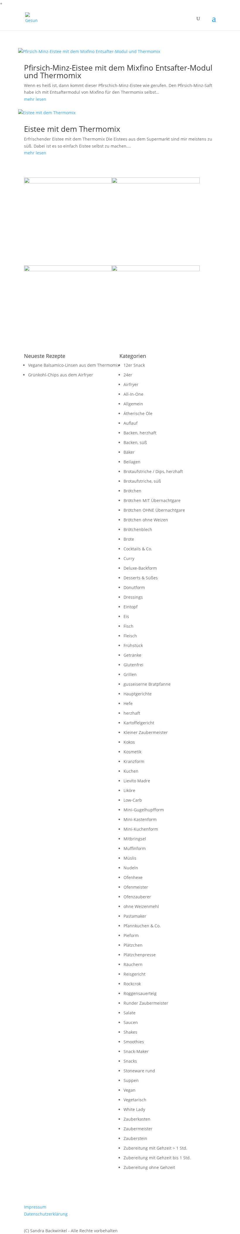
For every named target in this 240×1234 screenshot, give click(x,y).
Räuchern (133, 964)
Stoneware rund (139, 1070)
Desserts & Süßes (141, 578)
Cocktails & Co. (138, 549)
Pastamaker (135, 916)
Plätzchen (133, 945)
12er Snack (134, 365)
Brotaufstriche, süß (142, 481)
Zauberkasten (137, 1119)
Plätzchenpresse (140, 954)
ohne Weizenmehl (141, 906)
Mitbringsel (135, 839)
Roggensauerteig (140, 993)
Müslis (130, 858)
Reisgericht (134, 974)
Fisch (128, 626)
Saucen (131, 1022)
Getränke (132, 655)
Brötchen (132, 491)
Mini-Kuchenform (141, 829)
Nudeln (131, 868)
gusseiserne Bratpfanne (147, 684)
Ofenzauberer (137, 897)
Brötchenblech (138, 529)
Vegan (130, 1090)
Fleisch (130, 636)
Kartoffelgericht (139, 723)
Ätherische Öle (138, 413)
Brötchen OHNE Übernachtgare (154, 510)
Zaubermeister (138, 1128)
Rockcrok (132, 983)
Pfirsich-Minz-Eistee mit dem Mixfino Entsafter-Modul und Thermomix (118, 71)
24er (128, 375)
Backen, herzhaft (140, 433)
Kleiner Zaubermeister (146, 732)
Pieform (131, 935)
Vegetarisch (135, 1099)
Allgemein (133, 404)
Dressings (133, 597)
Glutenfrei (133, 665)
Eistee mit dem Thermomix (72, 129)
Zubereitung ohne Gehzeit (149, 1167)
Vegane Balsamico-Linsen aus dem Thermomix (73, 365)
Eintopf (131, 607)
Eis (126, 616)
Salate (130, 1012)
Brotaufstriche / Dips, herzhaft (153, 471)
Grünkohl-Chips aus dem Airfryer (60, 375)
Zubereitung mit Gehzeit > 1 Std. (155, 1148)
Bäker (129, 452)
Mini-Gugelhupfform (144, 810)
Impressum (35, 1207)
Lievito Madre (137, 781)
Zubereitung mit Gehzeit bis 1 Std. (157, 1157)
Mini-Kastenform (140, 819)
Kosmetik (132, 752)
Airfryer (131, 384)
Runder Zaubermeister (146, 1003)
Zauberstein (135, 1138)
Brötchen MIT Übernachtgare (152, 500)
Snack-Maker (136, 1051)
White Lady (134, 1109)
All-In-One (133, 394)
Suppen (131, 1080)
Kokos (129, 742)
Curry (129, 558)
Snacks (130, 1061)
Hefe (128, 703)
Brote (129, 539)
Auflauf (131, 423)
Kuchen (131, 771)
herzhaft (132, 713)
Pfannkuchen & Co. (142, 926)
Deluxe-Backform (140, 568)
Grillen (130, 674)
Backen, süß (135, 442)
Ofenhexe (133, 877)
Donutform (134, 587)
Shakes (130, 1032)
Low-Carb (133, 800)
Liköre (129, 790)
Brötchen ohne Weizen (146, 520)
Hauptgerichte (138, 694)
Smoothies (134, 1041)
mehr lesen (35, 99)
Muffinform (135, 848)
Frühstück (133, 645)
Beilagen (132, 462)
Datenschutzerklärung (46, 1214)
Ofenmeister (136, 887)
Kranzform (134, 761)
